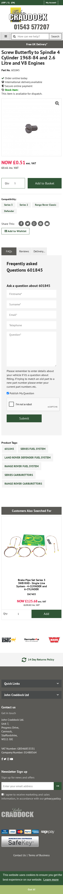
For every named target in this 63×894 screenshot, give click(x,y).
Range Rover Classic (45, 204)
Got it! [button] (31, 889)
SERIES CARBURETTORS (19, 475)
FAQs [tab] (9, 251)
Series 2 (24, 204)
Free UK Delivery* (32, 44)
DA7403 (31, 587)
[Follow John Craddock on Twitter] (5, 759)
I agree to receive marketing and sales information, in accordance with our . (31, 796)
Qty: (7, 183)
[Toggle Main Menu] (5, 36)
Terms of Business (39, 855)
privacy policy (52, 798)
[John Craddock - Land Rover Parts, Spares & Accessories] (32, 15)
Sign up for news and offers (17, 777)
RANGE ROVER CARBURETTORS (23, 483)
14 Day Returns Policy (35, 659)
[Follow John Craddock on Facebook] (2, 759)
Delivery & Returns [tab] (40, 251)
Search (55, 36)
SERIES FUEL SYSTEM (33, 448)
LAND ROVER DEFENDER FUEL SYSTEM (28, 457)
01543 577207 (31, 26)
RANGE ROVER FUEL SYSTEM (22, 466)
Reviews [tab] (24, 251)
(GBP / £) (5, 2)
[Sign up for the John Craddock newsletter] (58, 786)
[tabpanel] (31, 345)
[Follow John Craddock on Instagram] (8, 759)
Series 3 (8, 204)
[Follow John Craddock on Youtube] (11, 759)
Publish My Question (22, 393)
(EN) (13, 2)
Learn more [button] (51, 879)
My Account (51, 2)
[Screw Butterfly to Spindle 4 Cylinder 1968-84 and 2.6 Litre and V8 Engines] (31, 127)
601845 (9, 448)
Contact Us (19, 855)
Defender (9, 211)
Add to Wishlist (16, 231)
